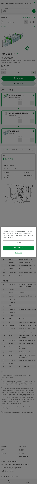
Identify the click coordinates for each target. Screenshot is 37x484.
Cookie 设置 (18, 253)
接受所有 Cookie (18, 248)
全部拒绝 (18, 242)
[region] (18, 242)
